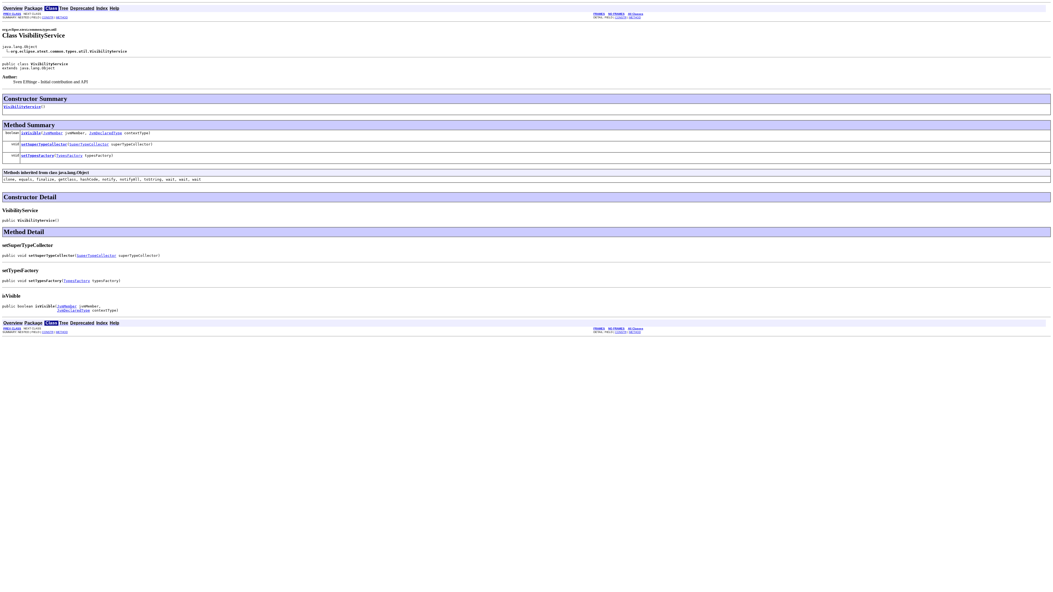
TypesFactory (69, 155)
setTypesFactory (37, 155)
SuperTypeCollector (89, 144)
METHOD (62, 17)
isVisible (31, 133)
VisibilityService (22, 107)
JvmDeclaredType (105, 133)
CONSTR (47, 17)
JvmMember (53, 133)
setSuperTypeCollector (44, 144)
